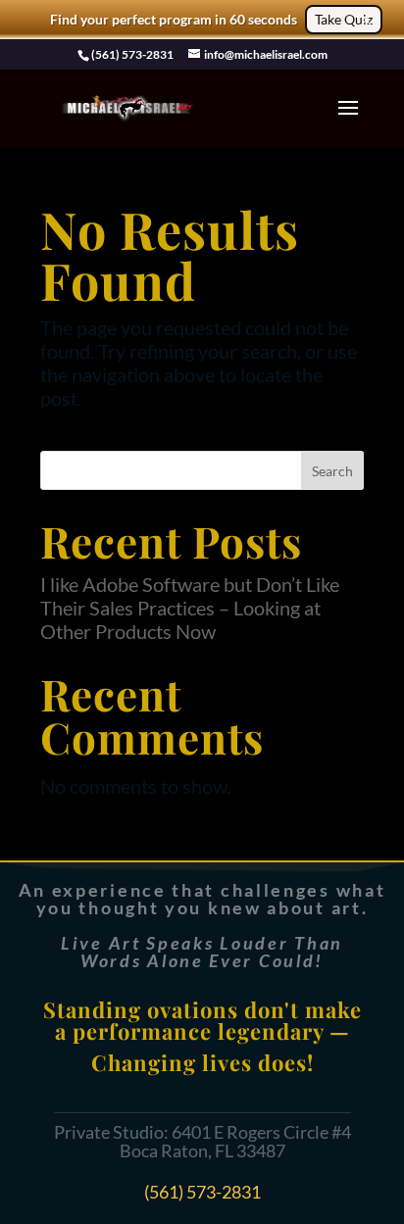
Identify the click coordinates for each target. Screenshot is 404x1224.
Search (332, 471)
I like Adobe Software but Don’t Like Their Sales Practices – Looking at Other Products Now (189, 607)
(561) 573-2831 (202, 1191)
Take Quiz (344, 19)
